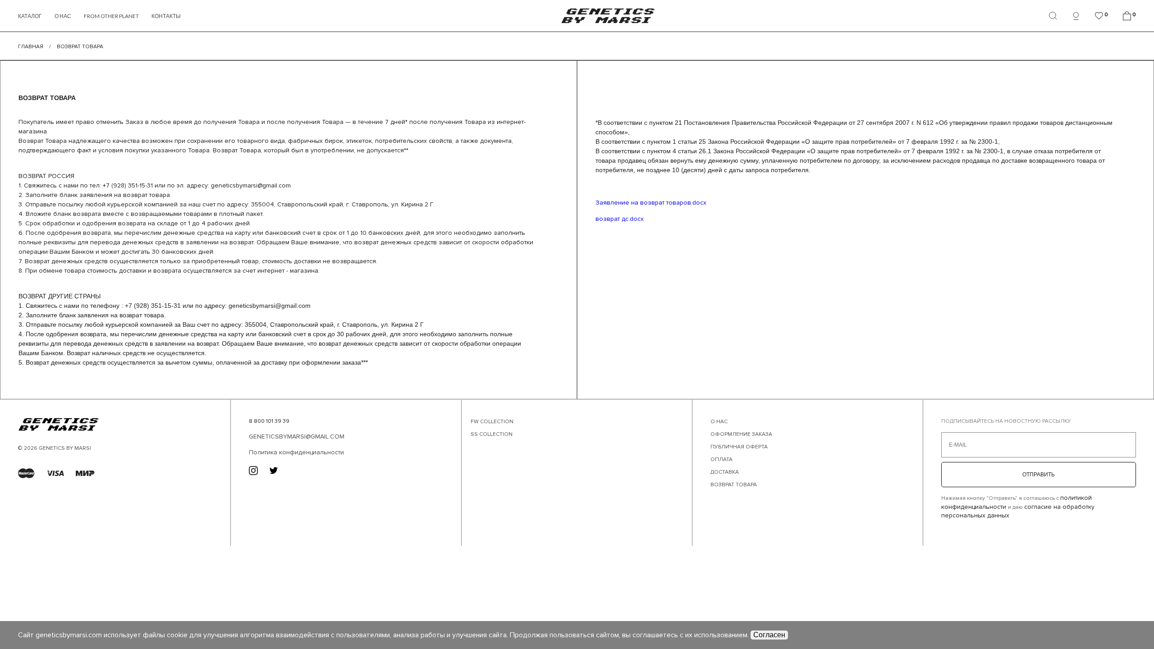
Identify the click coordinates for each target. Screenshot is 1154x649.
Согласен (769, 635)
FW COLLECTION (492, 421)
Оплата (721, 459)
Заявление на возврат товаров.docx (650, 202)
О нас (63, 16)
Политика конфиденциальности (296, 452)
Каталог (30, 16)
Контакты (166, 16)
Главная (30, 46)
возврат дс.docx (619, 219)
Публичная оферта (739, 446)
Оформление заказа (741, 434)
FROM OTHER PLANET (111, 16)
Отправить (1038, 474)
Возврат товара (733, 484)
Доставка (724, 472)
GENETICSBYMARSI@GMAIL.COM (296, 436)
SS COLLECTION (492, 434)
